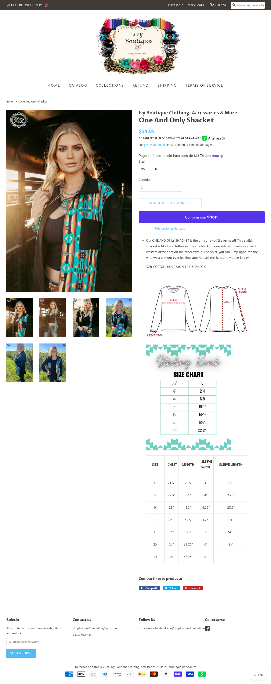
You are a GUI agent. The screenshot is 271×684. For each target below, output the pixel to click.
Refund (141, 85)
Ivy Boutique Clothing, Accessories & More (138, 667)
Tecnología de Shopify (181, 667)
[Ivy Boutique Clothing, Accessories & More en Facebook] (207, 629)
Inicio (9, 102)
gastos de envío (154, 145)
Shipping (167, 85)
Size (142, 161)
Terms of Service (204, 85)
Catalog (78, 85)
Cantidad (145, 179)
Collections (110, 85)
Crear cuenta (194, 5)
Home (54, 85)
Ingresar (174, 5)
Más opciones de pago (170, 228)
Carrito (220, 5)
